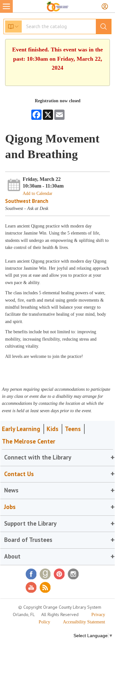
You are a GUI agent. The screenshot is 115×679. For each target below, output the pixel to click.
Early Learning (21, 429)
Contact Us (19, 474)
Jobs (10, 507)
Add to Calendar (37, 193)
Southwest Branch (26, 200)
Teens (73, 429)
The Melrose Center (28, 441)
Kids (52, 429)
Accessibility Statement (84, 622)
